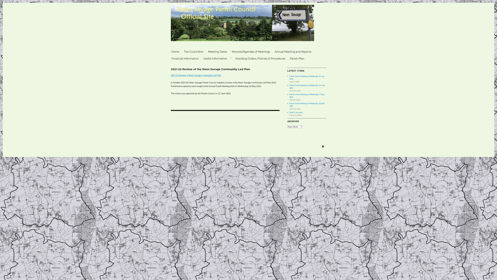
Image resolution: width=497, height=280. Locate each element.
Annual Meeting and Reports (293, 51)
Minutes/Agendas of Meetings (251, 51)
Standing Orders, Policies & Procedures (260, 58)
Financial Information (185, 58)
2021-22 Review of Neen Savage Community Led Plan (196, 75)
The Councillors (193, 51)
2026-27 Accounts (296, 113)
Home (175, 51)
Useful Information (215, 58)
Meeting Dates (217, 51)
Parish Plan (297, 58)
